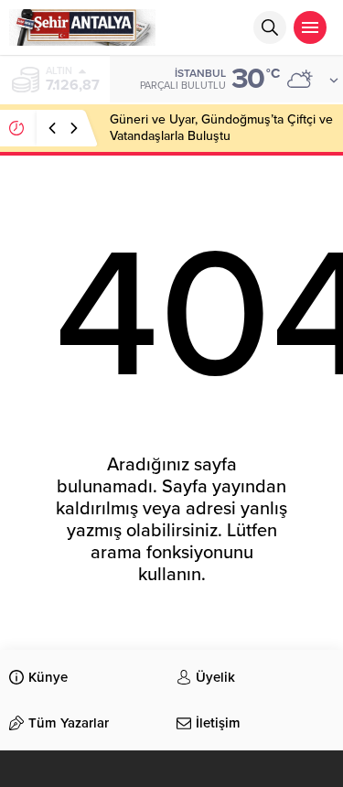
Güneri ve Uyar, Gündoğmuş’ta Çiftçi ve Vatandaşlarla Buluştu (221, 128)
